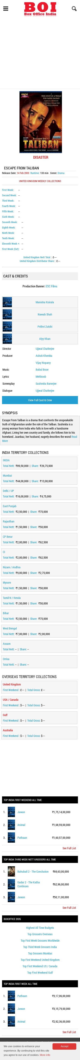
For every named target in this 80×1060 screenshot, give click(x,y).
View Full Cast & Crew (40, 400)
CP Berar (8, 537)
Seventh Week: (9, 222)
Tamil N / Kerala (12, 598)
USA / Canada (10, 700)
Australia (8, 730)
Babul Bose (42, 369)
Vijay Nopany (43, 363)
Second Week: (9, 195)
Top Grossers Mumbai (40, 953)
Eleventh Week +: (11, 243)
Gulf (5, 715)
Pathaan (22, 838)
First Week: (8, 190)
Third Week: (8, 200)
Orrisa (6, 659)
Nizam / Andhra (12, 567)
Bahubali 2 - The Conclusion (33, 871)
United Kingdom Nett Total (37, 257)
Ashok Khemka (44, 356)
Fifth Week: (8, 211)
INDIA (6, 460)
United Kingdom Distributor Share (37, 261)
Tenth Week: (8, 238)
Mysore (7, 582)
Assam (6, 644)
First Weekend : (11, 690)
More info (45, 1055)
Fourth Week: (9, 206)
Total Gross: (34, 690)
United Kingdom (12, 684)
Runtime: (35, 173)
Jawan (21, 812)
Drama (61, 173)
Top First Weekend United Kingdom (40, 960)
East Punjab (9, 506)
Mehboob (41, 376)
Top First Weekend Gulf (40, 972)
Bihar (6, 613)
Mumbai (7, 475)
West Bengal (10, 628)
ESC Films (51, 286)
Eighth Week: (8, 227)
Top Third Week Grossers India (40, 947)
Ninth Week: (8, 233)
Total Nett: (9, 466)
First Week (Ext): (10, 249)
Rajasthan (8, 521)
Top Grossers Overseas (40, 934)
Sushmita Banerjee (46, 383)
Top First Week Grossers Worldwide (40, 940)
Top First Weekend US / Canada (40, 966)
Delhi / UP (8, 491)
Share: (35, 466)
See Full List (69, 848)
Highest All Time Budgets (40, 928)
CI (4, 552)
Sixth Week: (8, 217)
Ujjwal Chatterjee (45, 349)
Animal (21, 825)
